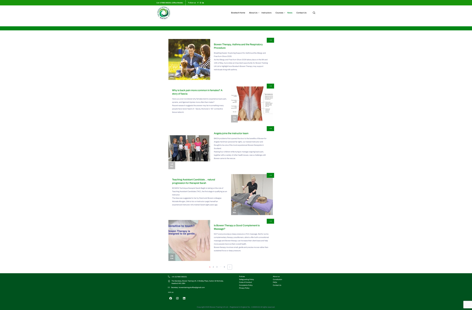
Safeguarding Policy (246, 279)
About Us (253, 13)
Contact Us (301, 13)
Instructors (266, 13)
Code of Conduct (245, 282)
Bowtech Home (238, 13)
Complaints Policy (246, 285)
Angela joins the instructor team (231, 133)
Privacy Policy (244, 288)
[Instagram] (177, 298)
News (289, 13)
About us (276, 276)
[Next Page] (229, 267)
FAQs (275, 282)
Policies (242, 276)
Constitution (277, 279)
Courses (279, 13)
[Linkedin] (184, 298)
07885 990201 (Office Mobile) (171, 3)
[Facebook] (170, 298)
